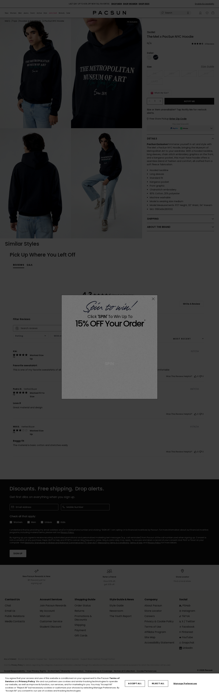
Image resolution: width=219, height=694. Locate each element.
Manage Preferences (185, 683)
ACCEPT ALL (134, 683)
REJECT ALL (158, 683)
